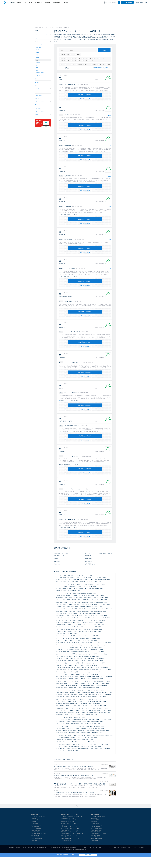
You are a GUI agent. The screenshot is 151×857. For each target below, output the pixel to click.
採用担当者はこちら (125, 847)
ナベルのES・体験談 (60, 750)
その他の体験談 (94, 840)
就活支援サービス (57, 2)
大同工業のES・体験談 (85, 683)
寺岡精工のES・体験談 (61, 590)
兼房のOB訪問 (88, 561)
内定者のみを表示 (98, 67)
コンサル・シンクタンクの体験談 (98, 816)
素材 (37, 67)
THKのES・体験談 (99, 658)
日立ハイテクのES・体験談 (89, 586)
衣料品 (37, 52)
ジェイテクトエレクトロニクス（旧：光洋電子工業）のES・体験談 (71, 719)
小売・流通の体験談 (95, 837)
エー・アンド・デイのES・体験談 (88, 681)
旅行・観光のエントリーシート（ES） (69, 831)
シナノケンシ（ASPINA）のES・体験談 (65, 712)
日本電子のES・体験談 (85, 678)
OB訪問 (94, 64)
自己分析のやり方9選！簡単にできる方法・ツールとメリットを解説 (73, 766)
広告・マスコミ (39, 85)
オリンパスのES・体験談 (61, 579)
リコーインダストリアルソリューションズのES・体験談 (69, 629)
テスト (68, 64)
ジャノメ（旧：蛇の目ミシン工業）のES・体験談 (67, 676)
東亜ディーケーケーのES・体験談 (95, 721)
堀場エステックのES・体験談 (99, 696)
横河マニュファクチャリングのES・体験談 (91, 627)
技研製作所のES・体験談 (61, 611)
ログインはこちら (84, 98)
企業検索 (19, 2)
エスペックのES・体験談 (72, 606)
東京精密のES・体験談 (105, 719)
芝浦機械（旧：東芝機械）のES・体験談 (89, 676)
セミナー (87, 64)
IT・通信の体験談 (95, 823)
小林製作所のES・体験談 (72, 750)
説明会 (78, 54)
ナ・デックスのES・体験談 (99, 705)
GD (73, 64)
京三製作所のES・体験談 (61, 687)
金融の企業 (33, 818)
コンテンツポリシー (92, 847)
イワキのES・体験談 (77, 701)
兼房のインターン (58, 564)
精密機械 (38, 60)
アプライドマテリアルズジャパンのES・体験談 (66, 741)
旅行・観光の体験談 (95, 831)
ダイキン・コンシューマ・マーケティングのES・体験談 (69, 645)
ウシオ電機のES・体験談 (91, 665)
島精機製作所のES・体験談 (83, 690)
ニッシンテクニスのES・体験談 (86, 741)
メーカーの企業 (34, 819)
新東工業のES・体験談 (73, 672)
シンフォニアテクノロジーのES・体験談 (65, 674)
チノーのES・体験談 (80, 712)
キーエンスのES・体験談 (91, 579)
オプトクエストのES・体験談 (62, 723)
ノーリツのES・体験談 (91, 604)
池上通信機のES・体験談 (61, 597)
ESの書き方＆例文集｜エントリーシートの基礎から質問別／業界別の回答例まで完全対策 (79, 784)
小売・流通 (38, 108)
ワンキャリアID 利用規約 (138, 847)
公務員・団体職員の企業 (36, 838)
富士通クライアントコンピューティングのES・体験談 (68, 739)
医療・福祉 (38, 104)
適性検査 (66, 2)
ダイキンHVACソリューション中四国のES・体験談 (67, 649)
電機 (37, 55)
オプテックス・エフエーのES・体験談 (64, 710)
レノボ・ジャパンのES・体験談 (103, 694)
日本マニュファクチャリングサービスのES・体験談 (93, 663)
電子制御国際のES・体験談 (77, 723)
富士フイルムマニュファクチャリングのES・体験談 (68, 627)
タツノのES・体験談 (75, 705)
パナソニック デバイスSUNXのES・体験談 (66, 620)
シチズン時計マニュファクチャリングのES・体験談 (68, 618)
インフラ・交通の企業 (36, 828)
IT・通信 (37, 82)
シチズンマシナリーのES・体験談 (79, 615)
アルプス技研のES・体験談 (74, 590)
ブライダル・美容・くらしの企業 (38, 833)
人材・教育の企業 (35, 826)
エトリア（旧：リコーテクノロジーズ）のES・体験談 (86, 656)
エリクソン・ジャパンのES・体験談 (104, 692)
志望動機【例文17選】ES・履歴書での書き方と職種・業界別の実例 (73, 775)
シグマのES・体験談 (87, 705)
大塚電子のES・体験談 (95, 746)
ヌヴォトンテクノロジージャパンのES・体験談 (84, 735)
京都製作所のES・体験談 (100, 611)
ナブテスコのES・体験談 (104, 604)
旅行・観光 (38, 98)
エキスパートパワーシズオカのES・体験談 (86, 744)
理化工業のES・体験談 (91, 714)
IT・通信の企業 (34, 823)
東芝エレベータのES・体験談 (75, 597)
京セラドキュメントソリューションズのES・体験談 (81, 611)
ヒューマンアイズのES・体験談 (89, 737)
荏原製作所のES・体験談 (61, 602)
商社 (36, 79)
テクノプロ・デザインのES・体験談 (82, 588)
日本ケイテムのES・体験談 (73, 728)
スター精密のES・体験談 (101, 685)
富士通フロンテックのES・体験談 (63, 624)
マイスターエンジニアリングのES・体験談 (65, 690)
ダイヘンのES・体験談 (61, 672)
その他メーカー (39, 75)
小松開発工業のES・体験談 (62, 708)
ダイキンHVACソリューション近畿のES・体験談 (91, 647)
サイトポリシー (82, 847)
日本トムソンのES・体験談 (97, 690)
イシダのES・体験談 (60, 606)
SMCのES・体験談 (74, 658)
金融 (36, 38)
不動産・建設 (38, 95)
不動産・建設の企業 (35, 830)
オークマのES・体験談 (92, 674)
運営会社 (18, 847)
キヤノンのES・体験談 (61, 575)
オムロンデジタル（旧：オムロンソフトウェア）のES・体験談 (70, 642)
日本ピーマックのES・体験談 (79, 721)
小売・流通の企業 (35, 837)
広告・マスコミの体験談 (96, 825)
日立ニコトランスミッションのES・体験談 (90, 638)
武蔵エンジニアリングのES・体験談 (64, 604)
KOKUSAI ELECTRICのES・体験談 (104, 735)
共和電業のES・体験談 (94, 613)
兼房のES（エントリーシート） (61, 555)
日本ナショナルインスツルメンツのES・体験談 (66, 694)
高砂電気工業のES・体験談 (62, 714)
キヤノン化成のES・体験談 (100, 599)
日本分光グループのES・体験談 (92, 723)
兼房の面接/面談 (88, 558)
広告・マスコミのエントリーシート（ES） (70, 825)
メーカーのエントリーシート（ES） (69, 819)
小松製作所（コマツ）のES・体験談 (96, 584)
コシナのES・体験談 (106, 710)
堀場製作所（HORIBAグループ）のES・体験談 (91, 606)
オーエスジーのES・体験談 (88, 708)
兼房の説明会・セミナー (60, 561)
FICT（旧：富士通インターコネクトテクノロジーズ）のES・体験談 (88, 624)
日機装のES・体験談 (101, 701)
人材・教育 (38, 88)
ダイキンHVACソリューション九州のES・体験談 (92, 649)
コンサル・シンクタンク (41, 34)
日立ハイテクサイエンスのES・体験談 (64, 640)
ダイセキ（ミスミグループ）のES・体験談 (79, 746)
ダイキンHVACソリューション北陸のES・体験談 (67, 647)
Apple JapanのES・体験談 (88, 692)
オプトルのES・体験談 (103, 744)
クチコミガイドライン (104, 847)
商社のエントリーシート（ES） (68, 821)
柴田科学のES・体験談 (98, 728)
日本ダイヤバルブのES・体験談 (63, 748)
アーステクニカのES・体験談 (62, 615)
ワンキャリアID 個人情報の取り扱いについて (75, 849)
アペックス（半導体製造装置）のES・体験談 (82, 748)
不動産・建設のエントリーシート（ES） (70, 830)
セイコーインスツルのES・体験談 (63, 701)
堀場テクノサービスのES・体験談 (63, 699)
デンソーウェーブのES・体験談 (102, 618)
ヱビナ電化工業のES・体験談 (93, 710)
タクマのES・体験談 (81, 674)
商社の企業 (33, 821)
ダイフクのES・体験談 (74, 663)
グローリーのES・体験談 (61, 663)
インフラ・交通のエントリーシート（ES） (70, 828)
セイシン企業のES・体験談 (100, 602)
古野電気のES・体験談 (97, 678)
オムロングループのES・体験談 (76, 579)
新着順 (106, 67)
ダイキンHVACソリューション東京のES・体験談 (94, 645)
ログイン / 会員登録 (127, 2)
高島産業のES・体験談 (75, 708)
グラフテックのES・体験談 (62, 726)
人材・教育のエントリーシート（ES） (69, 826)
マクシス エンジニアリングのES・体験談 (65, 744)
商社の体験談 (94, 821)
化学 (37, 65)
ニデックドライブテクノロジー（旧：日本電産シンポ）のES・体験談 (72, 613)
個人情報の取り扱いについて (40, 847)
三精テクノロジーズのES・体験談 (87, 694)
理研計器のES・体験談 (97, 588)
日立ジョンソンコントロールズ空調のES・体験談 (67, 638)
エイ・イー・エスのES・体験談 (77, 714)
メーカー (37, 41)
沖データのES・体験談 (79, 604)
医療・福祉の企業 (35, 835)
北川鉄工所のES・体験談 (61, 683)
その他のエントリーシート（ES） (68, 840)
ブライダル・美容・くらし (41, 101)
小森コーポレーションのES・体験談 (100, 683)
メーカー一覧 (39, 44)
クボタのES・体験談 (85, 581)
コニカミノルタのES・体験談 (99, 577)
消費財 (37, 50)
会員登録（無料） (88, 854)
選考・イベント (27, 2)
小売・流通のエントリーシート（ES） (69, 837)
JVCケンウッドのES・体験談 (87, 658)
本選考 (73, 54)
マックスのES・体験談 (73, 681)
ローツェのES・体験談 (89, 701)
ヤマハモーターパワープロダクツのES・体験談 (90, 631)
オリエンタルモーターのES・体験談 (64, 588)
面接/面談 (80, 64)
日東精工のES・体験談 (87, 739)
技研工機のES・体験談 (74, 732)
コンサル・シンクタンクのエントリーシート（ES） (72, 816)
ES (62, 64)
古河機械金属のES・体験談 (103, 681)
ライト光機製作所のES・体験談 (63, 721)
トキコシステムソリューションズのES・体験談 (66, 633)
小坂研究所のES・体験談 (102, 708)
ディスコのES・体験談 (102, 597)
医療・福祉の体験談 (95, 835)
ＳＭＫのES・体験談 (79, 665)
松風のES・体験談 (94, 730)
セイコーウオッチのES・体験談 (63, 599)
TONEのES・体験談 (85, 732)
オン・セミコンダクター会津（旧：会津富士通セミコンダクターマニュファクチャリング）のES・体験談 (80, 651)
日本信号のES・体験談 (61, 681)
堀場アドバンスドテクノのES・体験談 (82, 699)
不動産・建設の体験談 (96, 830)
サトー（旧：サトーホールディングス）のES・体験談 (68, 667)
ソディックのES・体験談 (106, 676)
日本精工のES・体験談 (81, 584)
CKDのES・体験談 (95, 672)
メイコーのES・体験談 (85, 660)
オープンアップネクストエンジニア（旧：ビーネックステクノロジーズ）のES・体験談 (76, 593)
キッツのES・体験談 (72, 669)
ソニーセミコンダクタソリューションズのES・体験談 (68, 737)
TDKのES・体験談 (99, 595)
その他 (91, 60)
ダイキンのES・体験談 (61, 581)
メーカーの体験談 (95, 819)
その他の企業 (34, 840)
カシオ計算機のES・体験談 (75, 586)
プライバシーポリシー (55, 847)
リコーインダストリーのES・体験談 (64, 656)
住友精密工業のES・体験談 (75, 687)
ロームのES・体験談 (96, 581)
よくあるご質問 (115, 847)
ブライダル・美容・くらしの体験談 (98, 833)
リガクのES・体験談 (60, 728)
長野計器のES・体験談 (88, 685)
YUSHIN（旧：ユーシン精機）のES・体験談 (101, 609)
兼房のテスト (88, 555)
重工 (37, 70)
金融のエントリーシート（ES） (68, 818)
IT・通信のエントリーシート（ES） (69, 823)
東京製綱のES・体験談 (75, 692)
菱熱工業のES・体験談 (87, 602)
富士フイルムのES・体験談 (74, 575)
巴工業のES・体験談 (80, 710)
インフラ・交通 (39, 91)
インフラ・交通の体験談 (96, 828)
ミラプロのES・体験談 (79, 717)
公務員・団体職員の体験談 (97, 838)
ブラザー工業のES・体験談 (62, 658)
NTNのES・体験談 (76, 599)
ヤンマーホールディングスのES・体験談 (65, 584)
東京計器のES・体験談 (92, 712)
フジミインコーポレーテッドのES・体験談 (81, 696)
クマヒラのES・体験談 (97, 699)
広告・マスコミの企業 (36, 825)
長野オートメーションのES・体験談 (91, 703)
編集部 (24, 847)
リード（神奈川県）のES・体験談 (63, 735)
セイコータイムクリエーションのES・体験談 (66, 730)
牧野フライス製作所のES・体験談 (87, 669)
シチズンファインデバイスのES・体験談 (97, 615)
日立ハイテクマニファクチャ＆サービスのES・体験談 (68, 622)
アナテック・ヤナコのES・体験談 (102, 748)
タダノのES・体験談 (72, 609)
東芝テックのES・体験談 (90, 597)
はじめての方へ (10, 847)
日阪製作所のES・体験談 (61, 732)
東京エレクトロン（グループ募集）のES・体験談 (67, 660)
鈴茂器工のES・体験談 (87, 599)
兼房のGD (56, 558)
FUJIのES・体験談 (60, 685)
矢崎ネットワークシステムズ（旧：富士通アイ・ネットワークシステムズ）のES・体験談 (76, 654)
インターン (101, 64)
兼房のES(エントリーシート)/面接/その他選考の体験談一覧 (98, 553)
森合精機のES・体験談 (97, 732)
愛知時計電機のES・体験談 (62, 692)
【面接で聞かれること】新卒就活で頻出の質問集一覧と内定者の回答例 (74, 792)
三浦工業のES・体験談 (87, 667)
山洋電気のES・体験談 (73, 678)
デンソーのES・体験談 (73, 581)
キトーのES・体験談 (73, 683)
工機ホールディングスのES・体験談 (64, 665)
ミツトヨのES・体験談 (104, 712)
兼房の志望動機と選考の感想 (61, 553)
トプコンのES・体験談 (61, 669)
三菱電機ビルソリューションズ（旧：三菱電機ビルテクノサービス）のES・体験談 (75, 595)
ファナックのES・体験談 (61, 586)
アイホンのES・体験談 (61, 609)
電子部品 (38, 62)
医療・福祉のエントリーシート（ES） (69, 835)
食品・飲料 (38, 47)
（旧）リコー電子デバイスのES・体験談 (92, 629)
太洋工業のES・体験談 (86, 728)
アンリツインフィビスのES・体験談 (64, 717)
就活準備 (47, 2)
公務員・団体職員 (39, 111)
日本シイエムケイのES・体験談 (103, 669)
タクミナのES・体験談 (84, 609)
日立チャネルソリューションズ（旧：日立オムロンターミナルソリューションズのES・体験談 (77, 636)
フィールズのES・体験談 (61, 746)
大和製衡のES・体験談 (83, 730)
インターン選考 (65, 54)
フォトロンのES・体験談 (74, 602)
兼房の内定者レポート (90, 564)
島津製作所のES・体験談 (104, 579)
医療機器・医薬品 (40, 72)
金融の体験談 (94, 818)
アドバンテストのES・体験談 (101, 667)
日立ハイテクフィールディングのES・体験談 (92, 622)
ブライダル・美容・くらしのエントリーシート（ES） (72, 833)
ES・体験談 (38, 2)
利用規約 (30, 847)
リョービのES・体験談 (97, 660)
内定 (109, 64)
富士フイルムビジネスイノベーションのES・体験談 (68, 577)
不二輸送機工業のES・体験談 (62, 705)
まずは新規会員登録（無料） (85, 94)
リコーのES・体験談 (87, 575)
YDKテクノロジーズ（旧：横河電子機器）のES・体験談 (69, 703)
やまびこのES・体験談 (61, 678)
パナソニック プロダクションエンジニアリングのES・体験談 (91, 620)
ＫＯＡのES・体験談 (85, 672)
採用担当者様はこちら (141, 2)
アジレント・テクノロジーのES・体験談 (79, 726)
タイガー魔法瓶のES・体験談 (62, 696)
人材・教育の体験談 (95, 826)
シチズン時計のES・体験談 (87, 618)
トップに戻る (75, 806)
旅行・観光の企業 (35, 831)
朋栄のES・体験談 (104, 730)
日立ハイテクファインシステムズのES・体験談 (86, 640)
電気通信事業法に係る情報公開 (69, 847)
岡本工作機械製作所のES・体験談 (91, 687)
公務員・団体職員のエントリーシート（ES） (71, 838)
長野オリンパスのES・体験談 (97, 726)
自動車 (37, 57)
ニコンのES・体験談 (86, 577)
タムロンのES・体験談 (93, 719)
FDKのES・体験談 (102, 654)
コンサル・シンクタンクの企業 (38, 816)
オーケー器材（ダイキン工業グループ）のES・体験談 (98, 642)
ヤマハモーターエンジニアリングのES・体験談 (66, 631)
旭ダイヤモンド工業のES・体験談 (74, 685)
